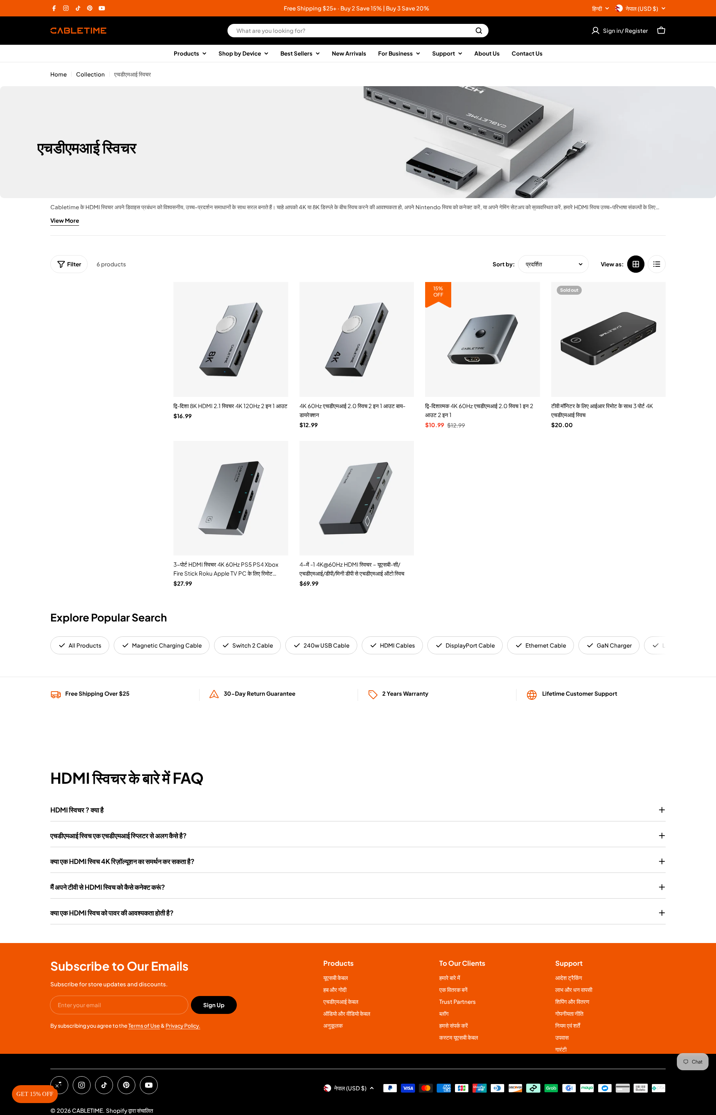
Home (58, 74)
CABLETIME (87, 1110)
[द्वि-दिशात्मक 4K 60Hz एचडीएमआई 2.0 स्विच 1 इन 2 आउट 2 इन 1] (482, 339)
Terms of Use (144, 1025)
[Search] (479, 30)
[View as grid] (636, 264)
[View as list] (657, 264)
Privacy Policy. (183, 1025)
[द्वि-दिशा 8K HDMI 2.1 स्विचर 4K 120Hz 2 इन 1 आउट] (230, 339)
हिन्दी (597, 8)
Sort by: (504, 263)
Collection (90, 74)
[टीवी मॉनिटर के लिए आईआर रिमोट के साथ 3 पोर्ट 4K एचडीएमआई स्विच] (608, 339)
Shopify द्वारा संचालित (129, 1110)
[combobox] (358, 30)
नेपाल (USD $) (642, 8)
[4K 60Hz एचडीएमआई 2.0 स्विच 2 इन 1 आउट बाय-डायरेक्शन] (356, 339)
